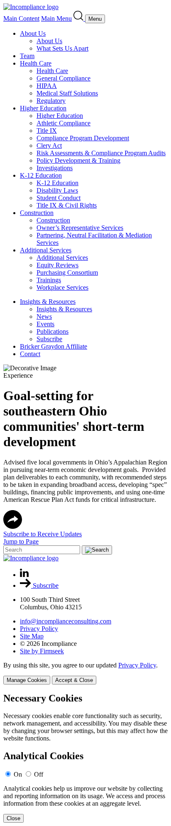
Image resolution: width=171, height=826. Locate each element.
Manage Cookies (27, 680)
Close (13, 818)
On (18, 774)
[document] (85, 758)
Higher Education (43, 108)
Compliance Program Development (83, 138)
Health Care (35, 63)
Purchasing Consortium (67, 272)
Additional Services (45, 250)
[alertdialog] (85, 758)
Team (27, 55)
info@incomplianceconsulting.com (65, 621)
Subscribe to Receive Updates (42, 534)
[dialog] (85, 673)
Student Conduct (59, 197)
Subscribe (49, 338)
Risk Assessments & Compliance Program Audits (101, 152)
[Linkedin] (24, 574)
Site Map (32, 636)
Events (45, 323)
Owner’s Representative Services (80, 227)
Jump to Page (21, 541)
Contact (30, 353)
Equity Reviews (57, 265)
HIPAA (47, 85)
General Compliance (63, 78)
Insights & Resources (48, 301)
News (44, 316)
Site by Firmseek (42, 651)
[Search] (79, 18)
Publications (52, 331)
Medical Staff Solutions (67, 93)
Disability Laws (57, 190)
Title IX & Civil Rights (67, 205)
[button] (12, 526)
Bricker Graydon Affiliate (53, 346)
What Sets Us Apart (62, 48)
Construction (37, 212)
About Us (33, 33)
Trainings (49, 279)
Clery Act (49, 145)
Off (38, 774)
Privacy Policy (39, 628)
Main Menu (56, 18)
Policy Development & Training (78, 160)
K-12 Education (41, 175)
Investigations (55, 167)
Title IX (47, 130)
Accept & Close (74, 680)
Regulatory (51, 100)
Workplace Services (62, 287)
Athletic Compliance (63, 123)
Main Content (21, 18)
